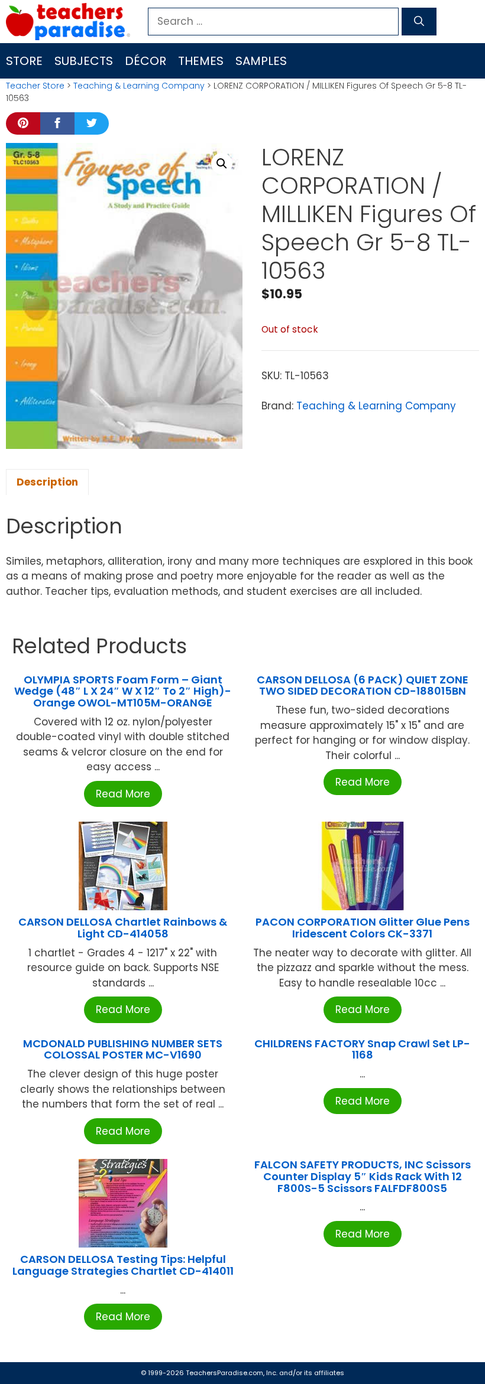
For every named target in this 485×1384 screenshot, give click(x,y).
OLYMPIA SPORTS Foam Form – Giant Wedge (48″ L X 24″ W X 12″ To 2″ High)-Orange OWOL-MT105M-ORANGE (122, 691)
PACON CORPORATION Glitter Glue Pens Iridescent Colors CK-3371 (363, 927)
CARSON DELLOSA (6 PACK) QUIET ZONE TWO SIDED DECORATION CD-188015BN (362, 685)
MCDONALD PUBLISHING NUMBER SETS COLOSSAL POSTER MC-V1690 (122, 1049)
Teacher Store (35, 86)
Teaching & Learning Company (139, 86)
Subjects (83, 61)
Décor (145, 61)
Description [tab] (47, 482)
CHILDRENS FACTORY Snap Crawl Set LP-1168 (362, 1049)
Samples (261, 61)
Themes (201, 61)
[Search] (419, 22)
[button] (221, 163)
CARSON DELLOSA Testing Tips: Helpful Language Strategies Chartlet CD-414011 (123, 1265)
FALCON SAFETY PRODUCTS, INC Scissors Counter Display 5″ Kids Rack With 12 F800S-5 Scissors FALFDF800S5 (362, 1176)
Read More (123, 794)
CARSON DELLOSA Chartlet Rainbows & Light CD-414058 (122, 927)
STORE (24, 61)
